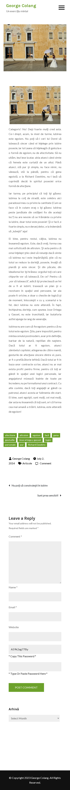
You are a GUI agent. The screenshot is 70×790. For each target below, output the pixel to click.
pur (22, 444)
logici (48, 439)
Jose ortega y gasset (30, 439)
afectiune (10, 435)
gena (56, 435)
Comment (45, 463)
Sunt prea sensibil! (47, 495)
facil (47, 435)
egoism (36, 435)
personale (10, 444)
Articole (27, 463)
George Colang (21, 5)
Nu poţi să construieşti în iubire (30, 485)
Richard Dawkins (37, 444)
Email (13, 607)
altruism (24, 435)
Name (13, 587)
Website (14, 627)
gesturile (10, 439)
